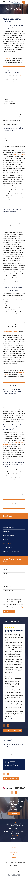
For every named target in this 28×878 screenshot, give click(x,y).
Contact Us (13, 857)
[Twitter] (11, 838)
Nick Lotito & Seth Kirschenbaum (11, 331)
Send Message (9, 611)
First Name (5, 569)
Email (4, 581)
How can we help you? (8, 590)
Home (14, 845)
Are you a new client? (7, 586)
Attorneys (14, 847)
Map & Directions (14, 835)
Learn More (14, 813)
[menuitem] (13, 524)
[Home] (13, 2)
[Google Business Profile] (16, 838)
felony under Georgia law (19, 154)
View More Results (10, 779)
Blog (14, 854)
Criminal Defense (14, 852)
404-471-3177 (14, 828)
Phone (4, 577)
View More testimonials (12, 730)
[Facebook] (14, 838)
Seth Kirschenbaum (11, 77)
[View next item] (8, 725)
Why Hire (14, 849)
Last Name (5, 573)
